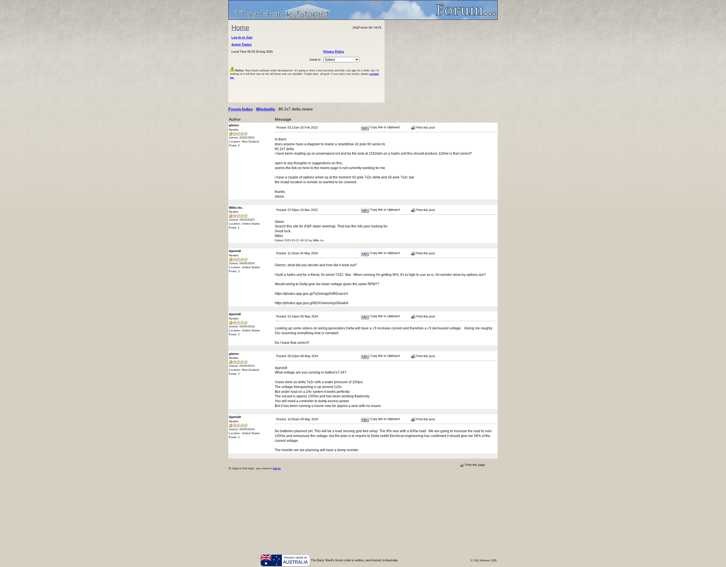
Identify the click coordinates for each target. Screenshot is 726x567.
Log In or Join (241, 37)
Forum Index (240, 109)
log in (276, 468)
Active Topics (241, 44)
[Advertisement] (441, 61)
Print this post (425, 127)
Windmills (265, 109)
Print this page (475, 464)
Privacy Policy (333, 51)
